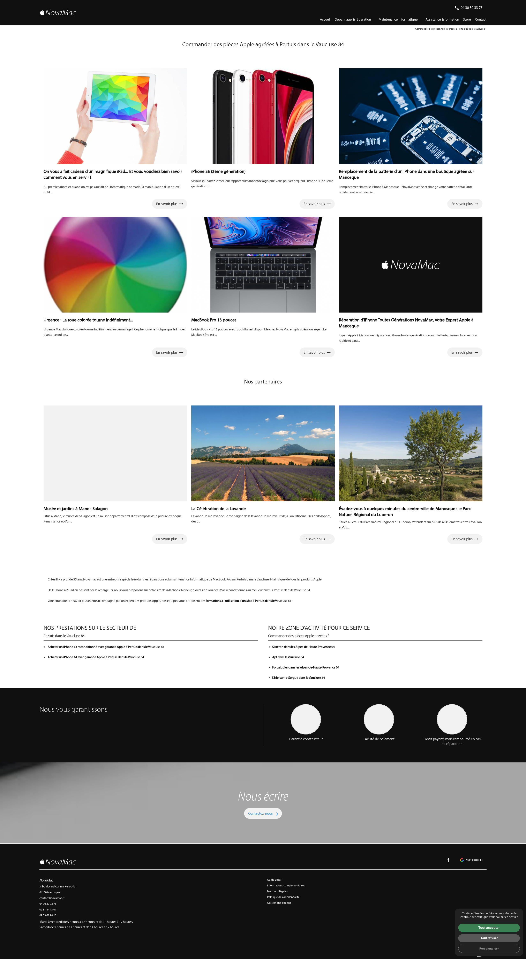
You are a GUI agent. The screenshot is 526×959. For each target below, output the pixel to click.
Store (467, 19)
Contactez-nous (260, 813)
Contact (481, 19)
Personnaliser (489, 948)
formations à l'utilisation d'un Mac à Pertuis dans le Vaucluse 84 (249, 601)
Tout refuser (489, 937)
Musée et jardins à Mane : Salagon (76, 508)
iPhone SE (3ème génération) (218, 171)
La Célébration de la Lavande (218, 508)
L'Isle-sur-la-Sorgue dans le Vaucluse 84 (298, 677)
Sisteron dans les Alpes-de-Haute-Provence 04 (303, 647)
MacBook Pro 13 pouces (213, 320)
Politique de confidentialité (283, 897)
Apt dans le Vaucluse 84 (288, 657)
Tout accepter (489, 927)
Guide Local (274, 879)
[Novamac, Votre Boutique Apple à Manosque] (57, 12)
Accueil (325, 19)
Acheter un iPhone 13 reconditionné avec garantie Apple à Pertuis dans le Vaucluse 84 (106, 647)
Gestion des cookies (279, 903)
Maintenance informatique (398, 19)
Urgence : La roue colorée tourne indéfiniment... (88, 320)
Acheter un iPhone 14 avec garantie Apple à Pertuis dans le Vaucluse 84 (96, 657)
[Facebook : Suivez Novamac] (448, 860)
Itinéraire (49, 937)
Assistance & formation (442, 19)
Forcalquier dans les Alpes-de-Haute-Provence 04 (305, 667)
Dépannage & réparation (353, 19)
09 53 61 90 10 (47, 915)
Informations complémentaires (286, 885)
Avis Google (474, 860)
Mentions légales (277, 891)
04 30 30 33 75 (471, 7)
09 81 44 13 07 (47, 909)
